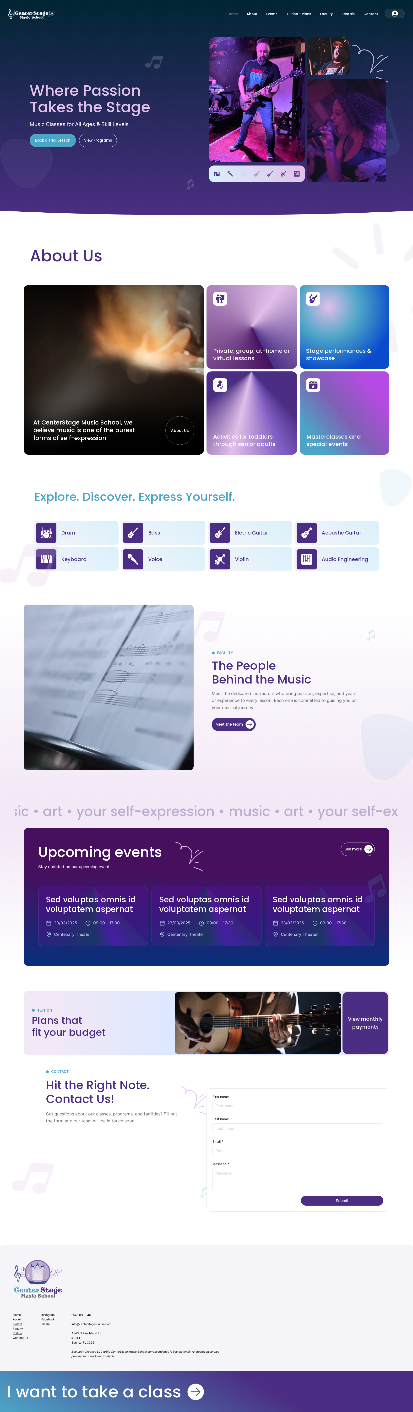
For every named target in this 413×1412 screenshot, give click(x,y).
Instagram (47, 1315)
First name (220, 1097)
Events (17, 1324)
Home (17, 1315)
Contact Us (20, 1338)
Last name (220, 1119)
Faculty (18, 1328)
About (17, 1319)
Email (217, 1141)
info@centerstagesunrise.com (91, 1324)
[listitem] (93, 916)
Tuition (17, 1333)
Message (220, 1164)
